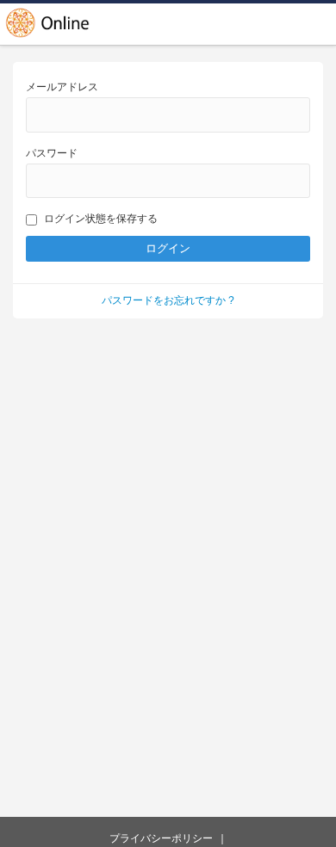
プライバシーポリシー (161, 838)
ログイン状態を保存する (101, 219)
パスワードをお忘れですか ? (168, 300)
